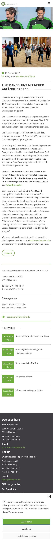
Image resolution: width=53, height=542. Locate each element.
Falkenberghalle (13, 185)
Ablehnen (26, 529)
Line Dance (30, 76)
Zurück (8, 253)
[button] (49, 496)
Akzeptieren (26, 521)
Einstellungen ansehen (26, 536)
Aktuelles (20, 76)
